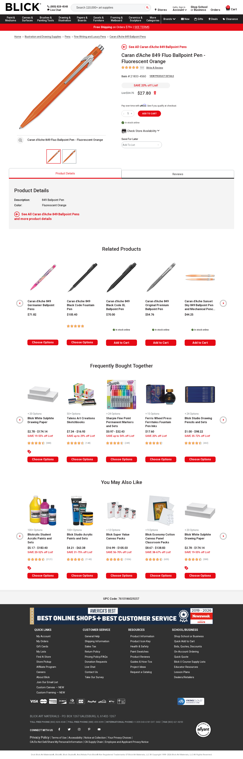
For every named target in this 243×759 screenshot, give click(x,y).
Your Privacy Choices (119, 737)
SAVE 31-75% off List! (79, 552)
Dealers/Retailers (184, 677)
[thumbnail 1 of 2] (53, 156)
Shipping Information (97, 641)
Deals (214, 19)
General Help (92, 636)
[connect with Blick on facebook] (59, 731)
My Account (43, 636)
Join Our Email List (47, 682)
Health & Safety (139, 646)
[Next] (223, 303)
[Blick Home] (23, 7)
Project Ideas (138, 667)
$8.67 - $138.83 (155, 548)
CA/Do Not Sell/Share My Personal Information (56, 742)
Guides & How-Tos (141, 661)
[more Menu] (153, 23)
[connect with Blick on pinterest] (89, 731)
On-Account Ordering (186, 651)
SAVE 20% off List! (146, 85)
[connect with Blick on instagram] (79, 731)
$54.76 (149, 314)
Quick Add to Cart (184, 641)
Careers (41, 672)
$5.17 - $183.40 (37, 548)
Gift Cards (42, 646)
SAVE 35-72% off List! (197, 436)
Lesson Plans (182, 672)
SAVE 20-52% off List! (40, 552)
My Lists (41, 651)
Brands (167, 19)
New (186, 19)
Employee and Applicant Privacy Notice (127, 742)
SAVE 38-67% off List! (158, 552)
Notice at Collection (95, 737)
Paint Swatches (139, 651)
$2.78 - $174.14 (37, 431)
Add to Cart (121, 342)
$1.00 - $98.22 (194, 431)
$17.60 (149, 431)
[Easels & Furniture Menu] (99, 23)
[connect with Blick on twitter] (69, 731)
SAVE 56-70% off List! (119, 552)
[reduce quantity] (124, 113)
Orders (215, 10)
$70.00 (110, 314)
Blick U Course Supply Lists (189, 661)
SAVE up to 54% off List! (120, 436)
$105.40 (72, 314)
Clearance (232, 19)
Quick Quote (181, 656)
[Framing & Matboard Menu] (116, 23)
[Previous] (19, 303)
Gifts (200, 19)
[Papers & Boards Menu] (84, 23)
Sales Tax (90, 646)
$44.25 (189, 314)
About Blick (43, 677)
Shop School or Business (189, 636)
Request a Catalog (141, 672)
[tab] (65, 173)
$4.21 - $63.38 (76, 548)
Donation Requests (96, 661)
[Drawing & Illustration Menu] (65, 23)
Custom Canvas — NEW (50, 687)
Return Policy (92, 651)
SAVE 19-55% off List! (40, 436)
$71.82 (32, 314)
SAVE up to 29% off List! (81, 436)
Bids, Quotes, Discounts (188, 646)
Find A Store (43, 656)
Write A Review (154, 67)
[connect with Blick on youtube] (99, 731)
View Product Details (162, 76)
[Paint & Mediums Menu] (12, 23)
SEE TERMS (141, 27)
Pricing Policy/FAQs (96, 656)
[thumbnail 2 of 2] (69, 156)
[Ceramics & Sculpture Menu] (135, 23)
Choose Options (43, 342)
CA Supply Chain (93, 742)
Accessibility (75, 737)
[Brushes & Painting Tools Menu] (46, 23)
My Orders (42, 641)
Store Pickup (43, 661)
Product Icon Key (140, 641)
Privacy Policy (39, 737)
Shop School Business (199, 8)
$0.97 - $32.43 (115, 431)
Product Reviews (140, 656)
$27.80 (144, 93)
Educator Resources (186, 667)
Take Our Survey (94, 677)
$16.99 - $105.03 (117, 548)
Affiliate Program (46, 667)
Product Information (142, 636)
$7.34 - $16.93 (76, 431)
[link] (54, 10)
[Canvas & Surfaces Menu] (28, 23)
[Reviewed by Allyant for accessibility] (203, 730)
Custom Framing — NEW (50, 692)
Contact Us (91, 672)
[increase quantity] (132, 113)
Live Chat (90, 667)
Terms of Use (59, 737)
